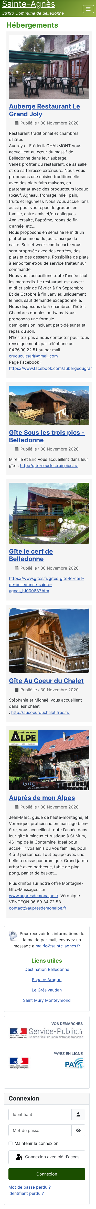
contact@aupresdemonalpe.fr (37, 908)
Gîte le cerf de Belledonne (31, 555)
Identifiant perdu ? (26, 1193)
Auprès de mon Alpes (42, 798)
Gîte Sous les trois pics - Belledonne (47, 436)
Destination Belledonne (47, 969)
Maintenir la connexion (36, 1143)
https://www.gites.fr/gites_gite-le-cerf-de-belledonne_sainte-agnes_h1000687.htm (46, 584)
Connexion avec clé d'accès (51, 1157)
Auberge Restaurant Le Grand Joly (44, 110)
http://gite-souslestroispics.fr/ (49, 465)
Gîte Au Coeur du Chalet (46, 681)
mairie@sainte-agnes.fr (58, 945)
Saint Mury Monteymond (47, 1000)
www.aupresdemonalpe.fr (33, 895)
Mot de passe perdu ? (29, 1187)
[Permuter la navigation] (88, 9)
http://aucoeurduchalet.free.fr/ (40, 712)
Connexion (46, 1174)
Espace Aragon (46, 979)
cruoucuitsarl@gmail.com (33, 355)
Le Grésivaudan (47, 990)
